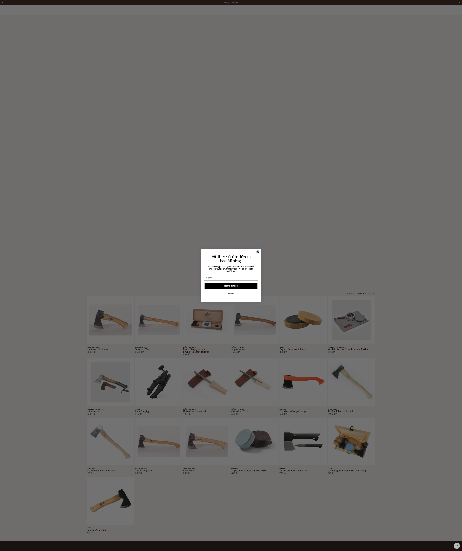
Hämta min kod (231, 286)
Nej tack (231, 294)
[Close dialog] (258, 252)
